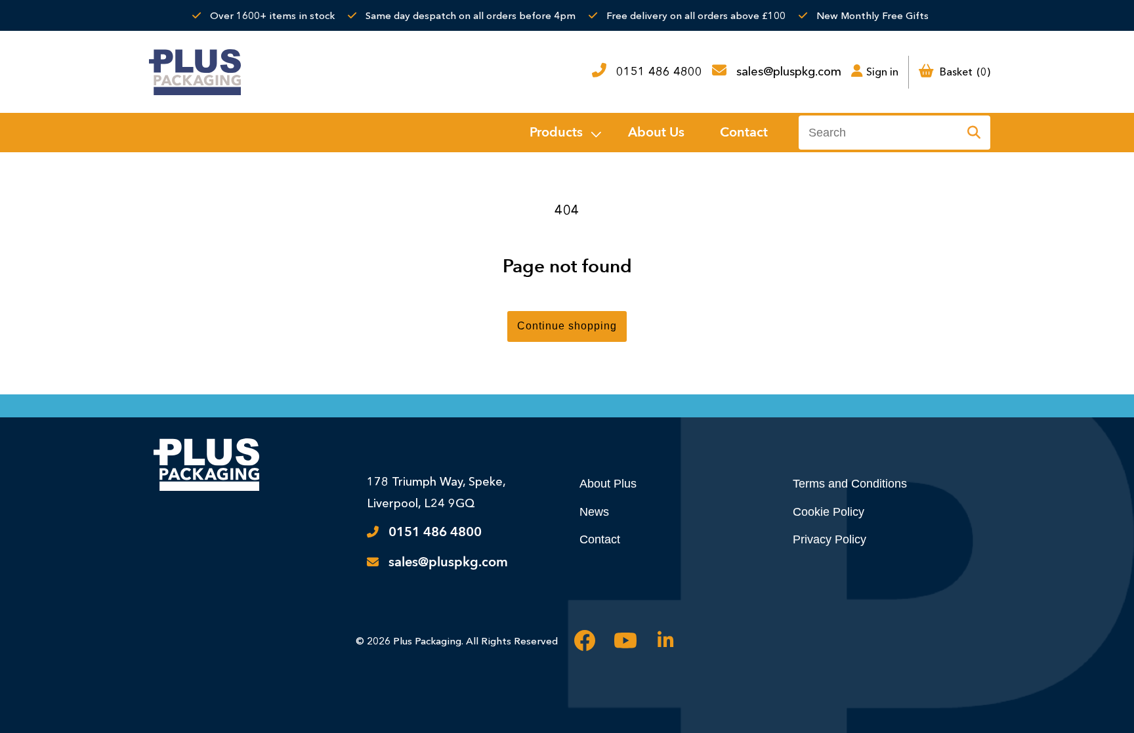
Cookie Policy (828, 511)
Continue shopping (567, 325)
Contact (599, 539)
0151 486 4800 (659, 71)
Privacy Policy (829, 539)
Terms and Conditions (850, 483)
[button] (564, 132)
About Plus (608, 483)
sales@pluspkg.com (788, 71)
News (594, 511)
